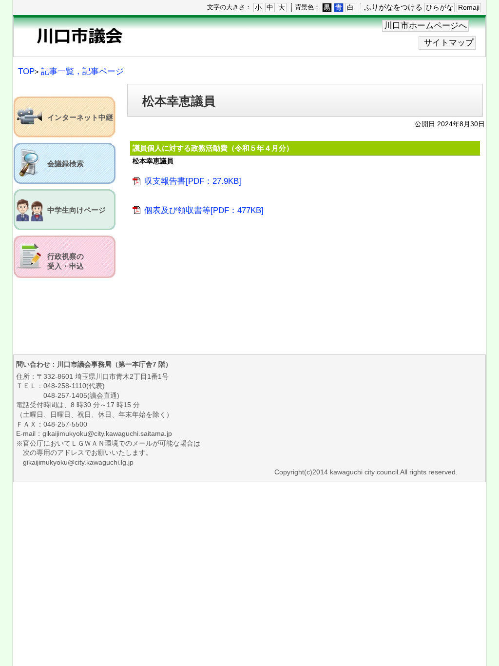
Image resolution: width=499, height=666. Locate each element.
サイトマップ (449, 42)
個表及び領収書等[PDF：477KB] (204, 210)
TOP (26, 71)
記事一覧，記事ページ (82, 71)
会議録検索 (65, 164)
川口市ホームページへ (425, 25)
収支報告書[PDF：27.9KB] (192, 181)
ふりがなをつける (393, 7)
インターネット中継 (80, 117)
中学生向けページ (76, 210)
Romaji (469, 7)
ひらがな (439, 7)
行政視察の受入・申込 (65, 261)
